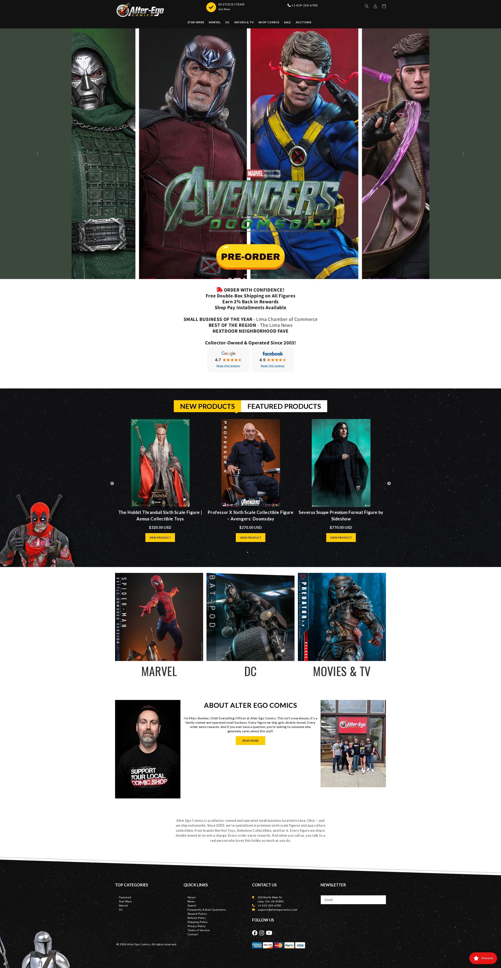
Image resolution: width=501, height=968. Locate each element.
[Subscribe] (382, 899)
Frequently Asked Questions (206, 909)
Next (389, 484)
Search (192, 905)
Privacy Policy (196, 926)
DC (121, 909)
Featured (125, 897)
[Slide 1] (254, 275)
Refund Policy (196, 917)
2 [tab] (253, 552)
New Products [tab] (207, 406)
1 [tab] (248, 552)
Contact (192, 934)
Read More (250, 740)
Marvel (123, 905)
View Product (160, 537)
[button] (366, 6)
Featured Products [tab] (284, 406)
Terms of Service (198, 930)
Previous (112, 484)
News (191, 901)
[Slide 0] (247, 275)
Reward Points (197, 913)
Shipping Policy (197, 922)
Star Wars (125, 901)
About (191, 897)
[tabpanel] (250, 483)
